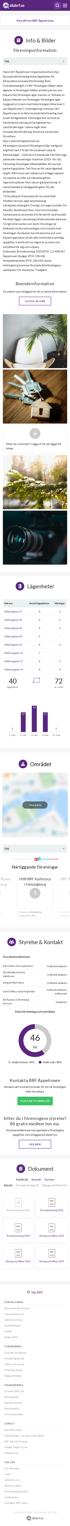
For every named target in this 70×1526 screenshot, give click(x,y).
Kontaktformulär (35, 1100)
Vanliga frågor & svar (15, 1447)
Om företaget (12, 1468)
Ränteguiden (11, 1396)
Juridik (7, 1331)
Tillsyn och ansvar (14, 1364)
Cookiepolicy (11, 1497)
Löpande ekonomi (14, 1313)
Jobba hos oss (12, 1479)
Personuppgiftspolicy (16, 1491)
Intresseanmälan (13, 1414)
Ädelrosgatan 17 (13, 661)
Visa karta (35, 805)
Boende (36, 1179)
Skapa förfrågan (13, 1375)
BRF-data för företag (15, 1441)
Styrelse (49, 1179)
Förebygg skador (13, 1369)
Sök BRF (37, 1292)
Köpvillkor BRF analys (16, 1502)
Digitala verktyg (13, 1319)
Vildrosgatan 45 (13, 644)
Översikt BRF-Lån (14, 1391)
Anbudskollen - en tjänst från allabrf (24, 1435)
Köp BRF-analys (13, 1429)
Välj (6, 61)
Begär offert (11, 1337)
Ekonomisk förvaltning (16, 1308)
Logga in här (35, 301)
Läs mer (35, 1144)
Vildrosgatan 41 (13, 628)
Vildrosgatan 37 (13, 611)
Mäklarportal (11, 1452)
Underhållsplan (12, 1325)
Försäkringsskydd (14, 1358)
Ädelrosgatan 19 (13, 669)
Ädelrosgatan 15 (13, 652)
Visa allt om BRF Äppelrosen (35, 20)
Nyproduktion (12, 1408)
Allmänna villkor (13, 1485)
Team (7, 1474)
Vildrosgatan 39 (13, 619)
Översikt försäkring (15, 1352)
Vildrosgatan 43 (13, 636)
